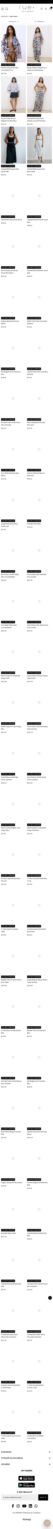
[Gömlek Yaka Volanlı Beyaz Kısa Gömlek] (13, 1057)
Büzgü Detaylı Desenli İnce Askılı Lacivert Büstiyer (37, 69)
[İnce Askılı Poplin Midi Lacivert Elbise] (13, 601)
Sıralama (12, 21)
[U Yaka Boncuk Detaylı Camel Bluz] (39, 1411)
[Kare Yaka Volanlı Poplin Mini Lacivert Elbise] (13, 550)
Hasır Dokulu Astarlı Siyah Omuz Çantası (36, 778)
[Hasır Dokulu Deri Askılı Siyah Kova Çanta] (39, 601)
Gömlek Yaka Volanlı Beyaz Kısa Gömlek (11, 1082)
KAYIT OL (43, 1497)
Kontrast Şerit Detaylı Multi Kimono (10, 879)
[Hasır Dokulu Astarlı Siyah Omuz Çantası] (39, 753)
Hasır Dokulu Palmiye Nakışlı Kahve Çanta (37, 727)
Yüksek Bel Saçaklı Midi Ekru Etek (11, 1285)
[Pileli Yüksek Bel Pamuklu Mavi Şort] (39, 398)
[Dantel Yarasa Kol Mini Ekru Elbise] (39, 1107)
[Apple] (26, 1478)
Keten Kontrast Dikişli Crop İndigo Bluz (10, 829)
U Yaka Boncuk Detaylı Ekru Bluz (11, 1031)
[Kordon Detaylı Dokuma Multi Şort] (39, 449)
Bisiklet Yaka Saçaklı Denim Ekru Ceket (11, 981)
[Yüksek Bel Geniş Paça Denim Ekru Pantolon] (13, 1310)
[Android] (26, 1485)
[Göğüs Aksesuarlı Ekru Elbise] (13, 1158)
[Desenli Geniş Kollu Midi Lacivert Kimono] (13, 43)
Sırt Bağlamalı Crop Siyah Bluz (11, 373)
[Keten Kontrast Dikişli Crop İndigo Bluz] (13, 803)
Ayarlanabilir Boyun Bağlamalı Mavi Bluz (9, 119)
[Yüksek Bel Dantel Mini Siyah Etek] (39, 246)
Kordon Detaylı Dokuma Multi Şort (36, 474)
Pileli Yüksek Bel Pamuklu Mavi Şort (36, 423)
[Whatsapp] (36, 1506)
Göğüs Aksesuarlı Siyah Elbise (10, 322)
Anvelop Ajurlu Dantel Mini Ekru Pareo (36, 930)
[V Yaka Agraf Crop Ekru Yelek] (13, 905)
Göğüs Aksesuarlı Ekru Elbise (11, 1183)
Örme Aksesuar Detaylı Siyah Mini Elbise (9, 271)
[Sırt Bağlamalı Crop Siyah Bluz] (13, 347)
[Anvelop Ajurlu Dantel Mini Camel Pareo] (13, 1361)
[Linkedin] (30, 1506)
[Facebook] (13, 1506)
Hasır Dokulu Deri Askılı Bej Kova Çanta (36, 575)
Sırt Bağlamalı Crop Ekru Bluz (36, 1082)
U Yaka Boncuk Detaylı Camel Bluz (35, 1437)
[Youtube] (24, 1506)
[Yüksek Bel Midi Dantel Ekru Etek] (39, 1209)
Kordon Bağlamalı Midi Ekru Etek (37, 1184)
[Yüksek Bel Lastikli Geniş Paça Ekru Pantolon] (39, 1310)
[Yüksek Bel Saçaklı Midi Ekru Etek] (13, 1259)
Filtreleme (40, 21)
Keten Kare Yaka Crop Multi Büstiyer (37, 322)
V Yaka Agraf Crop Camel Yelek (10, 1437)
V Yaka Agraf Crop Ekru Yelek (9, 930)
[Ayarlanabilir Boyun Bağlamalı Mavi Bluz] (13, 94)
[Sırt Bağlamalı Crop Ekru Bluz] (39, 1057)
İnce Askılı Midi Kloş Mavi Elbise (10, 474)
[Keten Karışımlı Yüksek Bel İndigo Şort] (13, 651)
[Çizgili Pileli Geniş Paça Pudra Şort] (13, 499)
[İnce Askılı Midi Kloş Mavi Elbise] (13, 449)
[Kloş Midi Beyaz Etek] (13, 1209)
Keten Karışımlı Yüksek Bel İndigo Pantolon (36, 829)
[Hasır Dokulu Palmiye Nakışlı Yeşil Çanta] (39, 651)
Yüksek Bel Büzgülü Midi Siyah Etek (10, 170)
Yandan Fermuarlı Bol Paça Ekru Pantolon (37, 1285)
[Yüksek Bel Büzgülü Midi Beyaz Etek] (39, 145)
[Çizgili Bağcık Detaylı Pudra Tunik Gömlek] (39, 955)
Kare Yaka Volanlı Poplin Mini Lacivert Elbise (10, 575)
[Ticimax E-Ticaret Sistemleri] (26, 1519)
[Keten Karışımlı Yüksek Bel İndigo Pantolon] (39, 803)
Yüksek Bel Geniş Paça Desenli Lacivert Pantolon (36, 119)
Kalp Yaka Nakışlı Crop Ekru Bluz (11, 1133)
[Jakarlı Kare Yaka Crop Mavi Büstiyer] (39, 347)
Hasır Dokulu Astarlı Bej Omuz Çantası (9, 778)
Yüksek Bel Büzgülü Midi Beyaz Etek (36, 170)
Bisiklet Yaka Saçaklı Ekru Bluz (36, 1031)
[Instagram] (18, 1506)
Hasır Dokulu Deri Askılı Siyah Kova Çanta (37, 626)
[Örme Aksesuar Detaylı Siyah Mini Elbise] (13, 246)
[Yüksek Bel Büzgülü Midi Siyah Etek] (13, 145)
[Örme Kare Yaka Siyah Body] (13, 195)
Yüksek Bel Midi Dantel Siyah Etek (37, 221)
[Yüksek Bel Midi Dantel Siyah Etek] (39, 195)
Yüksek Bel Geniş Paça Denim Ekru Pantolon (9, 1335)
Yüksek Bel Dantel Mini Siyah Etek (37, 271)
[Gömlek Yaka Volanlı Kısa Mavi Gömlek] (13, 398)
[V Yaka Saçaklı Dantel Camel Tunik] (39, 1361)
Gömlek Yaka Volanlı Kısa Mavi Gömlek (10, 423)
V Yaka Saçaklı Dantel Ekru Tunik (37, 879)
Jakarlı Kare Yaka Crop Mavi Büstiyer (37, 373)
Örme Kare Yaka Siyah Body (11, 220)
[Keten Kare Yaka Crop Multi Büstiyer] (39, 297)
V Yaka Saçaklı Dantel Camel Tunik (35, 1386)
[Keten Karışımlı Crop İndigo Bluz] (13, 702)
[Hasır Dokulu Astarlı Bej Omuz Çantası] (13, 753)
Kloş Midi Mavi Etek (34, 524)
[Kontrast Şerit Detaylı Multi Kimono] (13, 854)
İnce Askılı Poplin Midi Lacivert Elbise (9, 626)
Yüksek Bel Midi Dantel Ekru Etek (37, 1234)
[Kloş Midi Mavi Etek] (39, 499)
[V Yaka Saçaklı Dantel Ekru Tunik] (39, 854)
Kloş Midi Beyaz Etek (8, 1233)
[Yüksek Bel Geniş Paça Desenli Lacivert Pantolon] (39, 94)
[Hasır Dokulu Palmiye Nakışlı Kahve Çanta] (39, 702)
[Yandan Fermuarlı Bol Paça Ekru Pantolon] (39, 1259)
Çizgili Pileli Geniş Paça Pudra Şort (9, 525)
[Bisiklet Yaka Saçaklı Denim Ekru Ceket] (13, 955)
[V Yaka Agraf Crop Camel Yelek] (13, 1411)
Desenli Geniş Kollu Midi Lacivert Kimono (9, 69)
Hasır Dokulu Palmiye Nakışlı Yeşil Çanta (37, 677)
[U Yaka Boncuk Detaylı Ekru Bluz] (13, 1006)
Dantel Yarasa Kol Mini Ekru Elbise (37, 1133)
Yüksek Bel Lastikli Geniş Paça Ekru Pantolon (36, 1335)
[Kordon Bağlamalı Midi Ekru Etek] (39, 1158)
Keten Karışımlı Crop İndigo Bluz (11, 727)
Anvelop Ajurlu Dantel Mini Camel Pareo (10, 1386)
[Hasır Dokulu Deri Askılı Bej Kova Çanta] (39, 550)
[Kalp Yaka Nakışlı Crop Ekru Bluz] (13, 1107)
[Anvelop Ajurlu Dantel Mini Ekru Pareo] (39, 905)
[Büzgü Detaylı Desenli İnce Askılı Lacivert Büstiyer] (39, 43)
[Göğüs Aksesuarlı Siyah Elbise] (13, 297)
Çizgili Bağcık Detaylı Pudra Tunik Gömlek (37, 981)
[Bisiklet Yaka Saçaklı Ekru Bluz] (39, 1006)
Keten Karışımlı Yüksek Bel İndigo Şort (10, 677)
